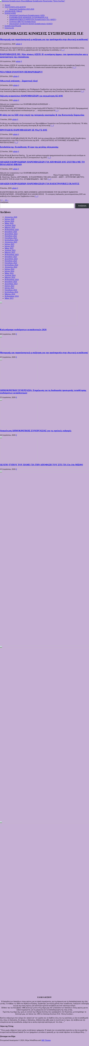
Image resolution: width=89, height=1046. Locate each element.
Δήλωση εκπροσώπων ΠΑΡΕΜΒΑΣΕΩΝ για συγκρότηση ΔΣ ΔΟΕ (31, 96)
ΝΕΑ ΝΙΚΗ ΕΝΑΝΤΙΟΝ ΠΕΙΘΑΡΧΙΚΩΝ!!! (21, 72)
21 (6, 200)
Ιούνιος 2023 (9, 288)
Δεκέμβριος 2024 (11, 259)
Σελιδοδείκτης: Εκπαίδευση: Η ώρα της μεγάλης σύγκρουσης (29, 147)
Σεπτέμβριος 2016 (11, 292)
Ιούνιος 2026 (9, 221)
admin (18, 44)
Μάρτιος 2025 (10, 252)
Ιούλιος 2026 (9, 219)
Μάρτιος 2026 (10, 227)
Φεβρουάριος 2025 (12, 254)
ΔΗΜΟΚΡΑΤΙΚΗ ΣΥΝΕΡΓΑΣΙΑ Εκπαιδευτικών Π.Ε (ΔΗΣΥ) (32, 19)
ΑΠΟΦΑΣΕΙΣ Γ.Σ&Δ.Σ (13, 11)
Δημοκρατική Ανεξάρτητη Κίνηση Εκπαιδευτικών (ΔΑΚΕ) (31, 24)
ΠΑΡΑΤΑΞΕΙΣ (10, 13)
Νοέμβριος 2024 (11, 261)
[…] (62, 50)
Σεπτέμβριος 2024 (11, 265)
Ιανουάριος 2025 (11, 257)
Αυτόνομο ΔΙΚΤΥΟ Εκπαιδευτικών (22, 22)
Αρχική (7, 5)
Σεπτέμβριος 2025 (11, 240)
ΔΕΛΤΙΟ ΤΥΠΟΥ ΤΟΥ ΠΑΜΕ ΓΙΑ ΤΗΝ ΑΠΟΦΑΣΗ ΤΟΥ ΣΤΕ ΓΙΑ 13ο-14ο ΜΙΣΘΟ (41, 464)
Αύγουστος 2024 (11, 267)
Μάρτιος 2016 (10, 294)
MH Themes (46, 1040)
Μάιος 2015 (9, 298)
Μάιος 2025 (9, 248)
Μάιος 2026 (9, 223)
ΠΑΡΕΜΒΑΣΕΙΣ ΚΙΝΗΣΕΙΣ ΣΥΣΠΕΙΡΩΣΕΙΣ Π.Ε (28, 17)
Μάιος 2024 (9, 273)
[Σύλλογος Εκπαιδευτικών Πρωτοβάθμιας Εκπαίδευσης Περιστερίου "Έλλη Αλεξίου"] (32, 1)
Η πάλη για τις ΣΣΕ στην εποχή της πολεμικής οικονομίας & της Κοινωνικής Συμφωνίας (42, 115)
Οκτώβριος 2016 (11, 290)
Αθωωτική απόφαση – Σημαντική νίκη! (19, 81)
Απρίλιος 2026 (10, 225)
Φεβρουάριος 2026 (12, 230)
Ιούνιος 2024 (9, 271)
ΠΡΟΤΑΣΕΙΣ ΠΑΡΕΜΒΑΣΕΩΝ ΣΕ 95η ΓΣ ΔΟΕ (23, 130)
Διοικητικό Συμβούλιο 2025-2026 (21, 9)
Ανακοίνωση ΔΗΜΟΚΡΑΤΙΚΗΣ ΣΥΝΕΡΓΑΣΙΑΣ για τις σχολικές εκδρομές (35, 430)
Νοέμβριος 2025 (11, 236)
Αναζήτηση (4, 202)
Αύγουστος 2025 (11, 242)
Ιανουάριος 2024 (11, 282)
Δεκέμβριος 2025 (11, 234)
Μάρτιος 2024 (10, 277)
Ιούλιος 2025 (9, 244)
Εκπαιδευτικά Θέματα (13, 26)
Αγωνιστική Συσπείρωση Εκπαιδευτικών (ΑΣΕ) (27, 15)
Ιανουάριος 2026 (11, 232)
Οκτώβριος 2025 (11, 238)
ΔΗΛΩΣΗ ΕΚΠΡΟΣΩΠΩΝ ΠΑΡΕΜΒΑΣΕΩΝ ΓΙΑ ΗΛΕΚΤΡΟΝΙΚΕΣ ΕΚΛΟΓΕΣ (39, 183)
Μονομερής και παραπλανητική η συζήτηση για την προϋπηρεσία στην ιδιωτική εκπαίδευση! (44, 39)
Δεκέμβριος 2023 (11, 284)
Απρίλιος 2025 (10, 250)
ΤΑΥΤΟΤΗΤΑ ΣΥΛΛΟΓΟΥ (15, 7)
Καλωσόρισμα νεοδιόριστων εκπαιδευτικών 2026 (23, 329)
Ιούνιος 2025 (9, 246)
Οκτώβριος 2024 (11, 263)
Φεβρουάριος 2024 (12, 279)
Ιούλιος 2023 (9, 286)
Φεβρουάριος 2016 (12, 296)
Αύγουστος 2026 (11, 217)
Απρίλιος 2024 (10, 275)
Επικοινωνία (9, 28)
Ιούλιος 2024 (9, 269)
